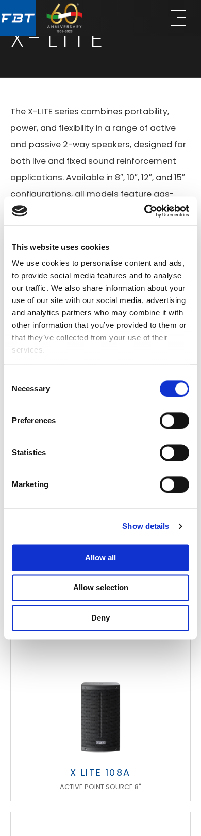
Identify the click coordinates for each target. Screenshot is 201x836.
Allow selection (100, 587)
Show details (145, 526)
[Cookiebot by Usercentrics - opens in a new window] (144, 211)
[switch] (174, 420)
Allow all (100, 557)
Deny (100, 617)
